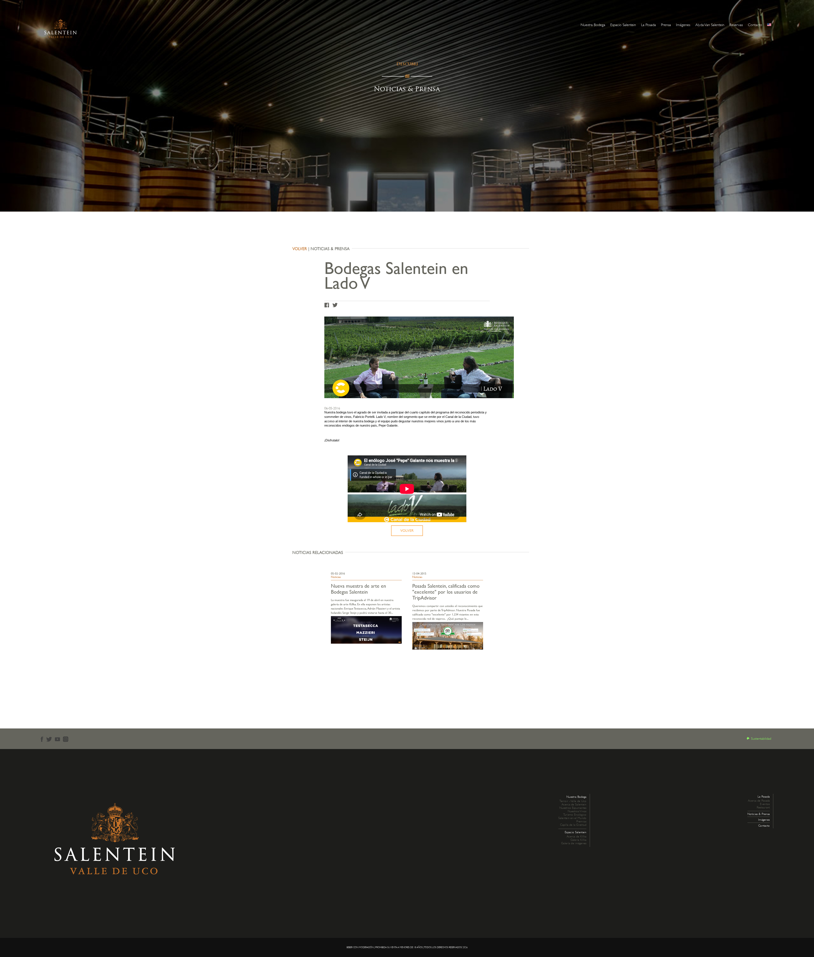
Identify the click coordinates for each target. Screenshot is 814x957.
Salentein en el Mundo (572, 818)
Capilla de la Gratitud (573, 824)
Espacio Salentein (623, 25)
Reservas (736, 25)
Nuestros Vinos (577, 811)
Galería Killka (578, 839)
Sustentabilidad (761, 739)
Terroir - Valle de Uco (572, 801)
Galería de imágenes (573, 843)
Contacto (755, 25)
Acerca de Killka (576, 836)
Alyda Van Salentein (709, 25)
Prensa (666, 25)
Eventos (765, 804)
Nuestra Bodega (593, 25)
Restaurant (763, 807)
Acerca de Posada (759, 800)
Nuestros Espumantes (572, 807)
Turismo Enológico (575, 814)
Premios (581, 821)
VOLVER (299, 248)
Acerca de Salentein (574, 804)
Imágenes (683, 25)
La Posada (648, 25)
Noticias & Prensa (758, 814)
